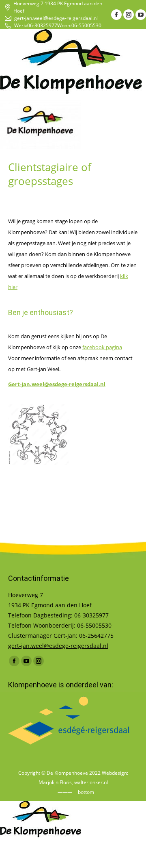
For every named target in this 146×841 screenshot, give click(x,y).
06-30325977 (42, 25)
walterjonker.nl (91, 782)
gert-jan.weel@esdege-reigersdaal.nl (56, 18)
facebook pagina (102, 347)
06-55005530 (86, 25)
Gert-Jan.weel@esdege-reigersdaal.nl (56, 384)
